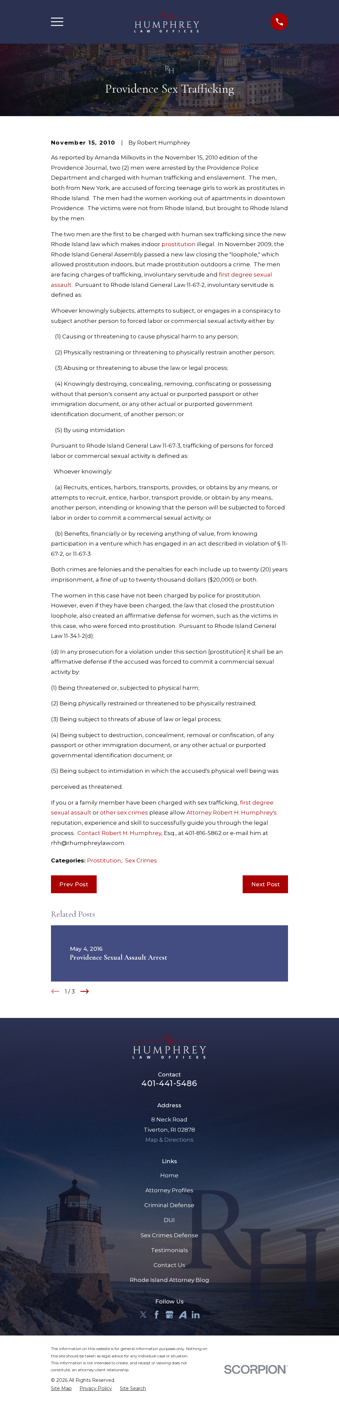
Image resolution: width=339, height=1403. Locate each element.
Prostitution (104, 860)
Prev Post (73, 884)
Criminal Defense (169, 1205)
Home (169, 1175)
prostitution (179, 244)
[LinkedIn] (196, 1315)
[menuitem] (61, 1388)
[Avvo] (183, 1315)
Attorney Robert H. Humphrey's (231, 812)
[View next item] (84, 991)
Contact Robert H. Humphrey (119, 833)
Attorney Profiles (169, 1190)
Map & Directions (169, 1139)
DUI (169, 1220)
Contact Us (169, 1265)
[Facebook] (157, 1315)
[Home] (166, 22)
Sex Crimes (141, 860)
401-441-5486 (169, 1083)
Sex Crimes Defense (169, 1235)
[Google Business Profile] (169, 1315)
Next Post (265, 884)
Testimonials (169, 1250)
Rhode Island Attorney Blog (169, 1280)
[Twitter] (143, 1315)
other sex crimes (124, 812)
